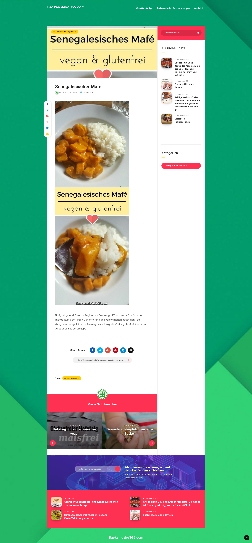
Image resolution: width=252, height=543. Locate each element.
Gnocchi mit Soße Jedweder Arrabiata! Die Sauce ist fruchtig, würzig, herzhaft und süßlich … (188, 69)
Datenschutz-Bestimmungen (173, 8)
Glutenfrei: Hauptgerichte (182, 120)
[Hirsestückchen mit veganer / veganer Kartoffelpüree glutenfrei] (56, 515)
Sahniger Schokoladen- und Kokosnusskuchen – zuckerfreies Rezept (92, 503)
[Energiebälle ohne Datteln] (166, 84)
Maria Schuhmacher (102, 404)
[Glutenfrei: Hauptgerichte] (166, 119)
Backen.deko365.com (66, 7)
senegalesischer (71, 378)
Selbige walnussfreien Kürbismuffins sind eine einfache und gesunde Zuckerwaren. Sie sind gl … (187, 103)
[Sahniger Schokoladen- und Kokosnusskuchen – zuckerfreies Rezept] (56, 502)
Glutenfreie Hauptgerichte (64, 31)
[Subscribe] (117, 469)
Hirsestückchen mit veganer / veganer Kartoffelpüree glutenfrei (86, 517)
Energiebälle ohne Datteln (158, 515)
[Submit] (198, 33)
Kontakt (198, 8)
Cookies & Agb (144, 8)
